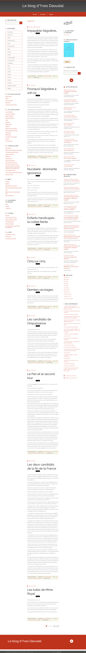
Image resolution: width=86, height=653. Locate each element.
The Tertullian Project (10, 170)
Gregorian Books (9, 224)
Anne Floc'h (8, 236)
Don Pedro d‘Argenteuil (70, 196)
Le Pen (34, 362)
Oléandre (66, 181)
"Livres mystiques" (9, 154)
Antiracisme (10, 32)
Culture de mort (11, 40)
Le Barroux (8, 208)
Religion (9, 88)
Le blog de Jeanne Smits (11, 104)
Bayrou (34, 278)
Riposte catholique (9, 118)
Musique (9, 83)
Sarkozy (35, 206)
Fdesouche (8, 132)
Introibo (7, 206)
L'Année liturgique (9, 221)
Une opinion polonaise (70, 117)
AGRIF (6, 98)
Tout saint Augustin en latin (11, 152)
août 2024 (66, 277)
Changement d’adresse (70, 101)
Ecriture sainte (10, 46)
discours (34, 384)
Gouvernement (11, 60)
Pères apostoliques (10, 160)
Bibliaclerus (8, 156)
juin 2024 (66, 281)
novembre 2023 (67, 296)
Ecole (8, 43)
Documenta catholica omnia (12, 164)
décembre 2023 (67, 294)
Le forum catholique (10, 114)
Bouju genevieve (68, 236)
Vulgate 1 (7, 181)
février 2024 (66, 290)
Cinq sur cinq (36, 261)
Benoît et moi (8, 96)
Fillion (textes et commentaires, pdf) (12, 192)
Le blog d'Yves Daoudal (43, 6)
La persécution (68, 166)
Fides (6, 120)
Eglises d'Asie (8, 124)
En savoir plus (58, 651)
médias (9, 80)
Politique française (11, 85)
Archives (43, 14)
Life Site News (8, 141)
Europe (9, 52)
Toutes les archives (68, 298)
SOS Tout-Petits (9, 100)
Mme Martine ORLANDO (71, 246)
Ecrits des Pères (9, 174)
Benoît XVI (9, 35)
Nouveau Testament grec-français (13, 187)
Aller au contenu (4, 1)
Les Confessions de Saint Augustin (13, 172)
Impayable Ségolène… (42, 30)
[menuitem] (34, 14)
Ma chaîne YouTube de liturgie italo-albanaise (12, 226)
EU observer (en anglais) (11, 136)
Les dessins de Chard (10, 238)
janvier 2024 (67, 292)
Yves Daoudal (67, 217)
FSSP (6, 204)
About (51, 14)
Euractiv (7, 139)
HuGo (65, 257)
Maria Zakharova (68, 150)
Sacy (6, 190)
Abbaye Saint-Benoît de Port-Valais (13, 150)
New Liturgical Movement (11, 130)
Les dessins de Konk (10, 234)
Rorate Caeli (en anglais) (11, 128)
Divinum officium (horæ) (11, 217)
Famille (9, 54)
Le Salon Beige (8, 112)
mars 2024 (66, 288)
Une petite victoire (69, 133)
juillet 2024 (66, 279)
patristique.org (8, 158)
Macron (9, 77)
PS (38, 157)
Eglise (8, 49)
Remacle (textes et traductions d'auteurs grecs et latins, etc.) (12, 167)
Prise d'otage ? (68, 125)
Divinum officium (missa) (11, 219)
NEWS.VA (7, 126)
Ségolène (35, 157)
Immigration (10, 63)
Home (35, 14)
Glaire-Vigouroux (9, 195)
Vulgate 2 (7, 183)
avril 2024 (66, 286)
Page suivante (56, 626)
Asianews (7, 122)
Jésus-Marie (8, 148)
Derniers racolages (40, 289)
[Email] (71, 80)
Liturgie (9, 74)
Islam (8, 66)
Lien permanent (32, 76)
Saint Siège (8, 102)
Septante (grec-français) (11, 185)
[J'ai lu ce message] (84, 651)
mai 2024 (66, 283)
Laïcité (9, 71)
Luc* (65, 208)
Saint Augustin (68, 109)
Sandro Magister (9, 116)
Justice (9, 69)
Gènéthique (8, 134)
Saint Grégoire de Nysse (11, 162)
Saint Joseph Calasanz (70, 158)
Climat (8, 37)
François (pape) (11, 57)
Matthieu (66, 266)
